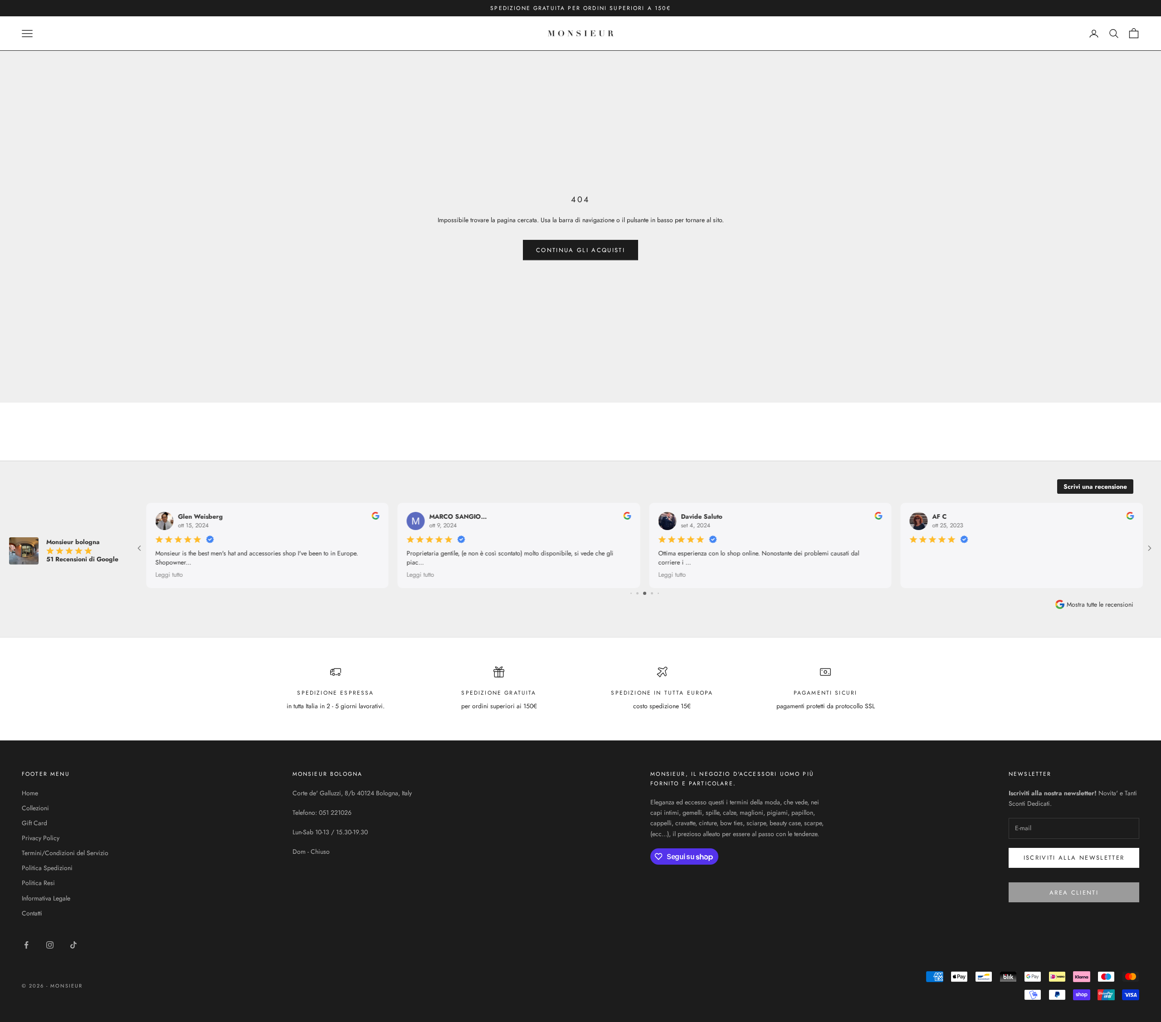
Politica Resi (38, 882)
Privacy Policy (40, 837)
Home (30, 793)
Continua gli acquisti (580, 250)
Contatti (32, 913)
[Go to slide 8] (652, 593)
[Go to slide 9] (658, 593)
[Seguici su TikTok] (73, 944)
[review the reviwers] (376, 516)
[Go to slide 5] (631, 593)
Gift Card (34, 822)
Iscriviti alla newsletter (1074, 857)
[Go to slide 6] (637, 593)
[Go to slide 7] (644, 593)
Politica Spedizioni (47, 867)
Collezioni (35, 808)
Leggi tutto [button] (169, 574)
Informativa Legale (46, 898)
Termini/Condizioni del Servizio (65, 852)
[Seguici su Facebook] (26, 944)
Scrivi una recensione (1095, 486)
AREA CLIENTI (1073, 892)
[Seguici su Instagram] (49, 944)
